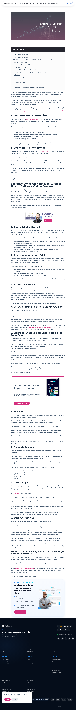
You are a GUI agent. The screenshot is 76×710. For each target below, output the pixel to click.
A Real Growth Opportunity (20, 54)
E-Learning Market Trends (20, 57)
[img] (8, 3)
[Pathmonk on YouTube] (69, 638)
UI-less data (55, 651)
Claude (52, 699)
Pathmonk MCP (6, 668)
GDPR (59, 706)
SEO (3, 647)
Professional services (7, 687)
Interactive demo (56, 670)
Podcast (54, 666)
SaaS (3, 685)
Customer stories (31, 663)
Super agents (5, 661)
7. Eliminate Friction (19, 77)
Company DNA (5, 663)
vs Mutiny (29, 687)
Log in (70, 3)
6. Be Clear (17, 75)
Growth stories (5, 659)
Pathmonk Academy (57, 659)
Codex (53, 661)
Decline (14, 699)
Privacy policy (71, 706)
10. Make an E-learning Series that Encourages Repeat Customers (33, 85)
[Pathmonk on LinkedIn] (62, 638)
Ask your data (55, 649)
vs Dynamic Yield (31, 689)
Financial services (6, 689)
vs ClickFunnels (30, 691)
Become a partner (31, 666)
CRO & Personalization (32, 647)
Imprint (64, 706)
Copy (46, 699)
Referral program (31, 668)
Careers (29, 661)
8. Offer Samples (18, 80)
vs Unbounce (30, 680)
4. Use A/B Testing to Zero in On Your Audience (27, 70)
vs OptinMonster (31, 685)
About (28, 659)
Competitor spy (5, 666)
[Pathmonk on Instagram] (73, 638)
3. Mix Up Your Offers (20, 67)
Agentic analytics (56, 647)
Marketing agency (6, 680)
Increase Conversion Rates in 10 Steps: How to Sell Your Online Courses (33, 59)
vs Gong (29, 683)
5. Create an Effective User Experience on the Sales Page (30, 72)
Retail (3, 683)
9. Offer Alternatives (19, 82)
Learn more (20, 612)
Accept (7, 699)
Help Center (55, 668)
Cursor (57, 699)
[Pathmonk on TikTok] (66, 638)
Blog (53, 663)
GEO (3, 649)
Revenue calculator (56, 672)
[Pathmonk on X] (58, 638)
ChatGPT (70, 699)
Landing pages (30, 649)
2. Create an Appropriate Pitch (22, 64)
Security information (51, 706)
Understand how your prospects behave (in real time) (29, 87)
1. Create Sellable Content (21, 62)
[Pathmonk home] (7, 625)
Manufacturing (5, 691)
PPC (3, 651)
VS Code (63, 699)
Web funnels (30, 651)
